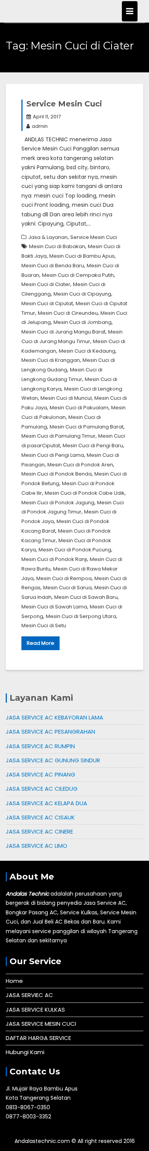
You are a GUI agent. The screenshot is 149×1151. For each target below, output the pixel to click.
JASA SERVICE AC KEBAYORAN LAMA (54, 717)
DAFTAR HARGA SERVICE (38, 1038)
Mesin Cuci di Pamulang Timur (58, 436)
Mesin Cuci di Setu (43, 625)
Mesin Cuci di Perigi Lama (52, 455)
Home (14, 981)
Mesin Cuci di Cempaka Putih (78, 275)
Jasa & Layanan (48, 237)
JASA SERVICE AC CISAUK (40, 817)
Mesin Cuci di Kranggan (50, 360)
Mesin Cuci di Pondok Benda (56, 473)
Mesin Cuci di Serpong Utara (81, 616)
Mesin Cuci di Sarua (67, 587)
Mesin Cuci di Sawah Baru (86, 597)
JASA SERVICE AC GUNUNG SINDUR (53, 760)
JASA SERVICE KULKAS (35, 1009)
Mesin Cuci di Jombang (82, 322)
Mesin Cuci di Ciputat (47, 303)
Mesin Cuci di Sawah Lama (54, 606)
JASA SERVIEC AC (29, 995)
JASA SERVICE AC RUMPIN (40, 746)
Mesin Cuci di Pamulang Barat (86, 426)
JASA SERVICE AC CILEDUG (42, 789)
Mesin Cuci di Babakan (57, 246)
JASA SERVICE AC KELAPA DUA (46, 803)
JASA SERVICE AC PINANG (40, 774)
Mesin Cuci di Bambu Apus (82, 256)
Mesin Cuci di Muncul (66, 398)
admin (40, 126)
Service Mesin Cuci (64, 103)
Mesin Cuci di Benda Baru (52, 265)
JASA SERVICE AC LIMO (36, 846)
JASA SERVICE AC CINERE (39, 831)
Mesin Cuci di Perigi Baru (93, 445)
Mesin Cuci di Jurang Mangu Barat (63, 331)
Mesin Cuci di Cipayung (82, 294)
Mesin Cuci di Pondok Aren (80, 464)
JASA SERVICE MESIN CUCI (41, 1024)
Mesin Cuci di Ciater (45, 284)
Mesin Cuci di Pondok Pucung (75, 549)
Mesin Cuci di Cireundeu (68, 313)
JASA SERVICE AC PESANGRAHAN (50, 732)
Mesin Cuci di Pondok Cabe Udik (85, 493)
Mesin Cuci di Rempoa (64, 578)
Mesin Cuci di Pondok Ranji (54, 559)
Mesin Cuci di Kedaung (87, 351)
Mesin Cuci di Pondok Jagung (57, 502)
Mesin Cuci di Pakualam (79, 407)
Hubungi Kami (25, 1052)
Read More (40, 643)
